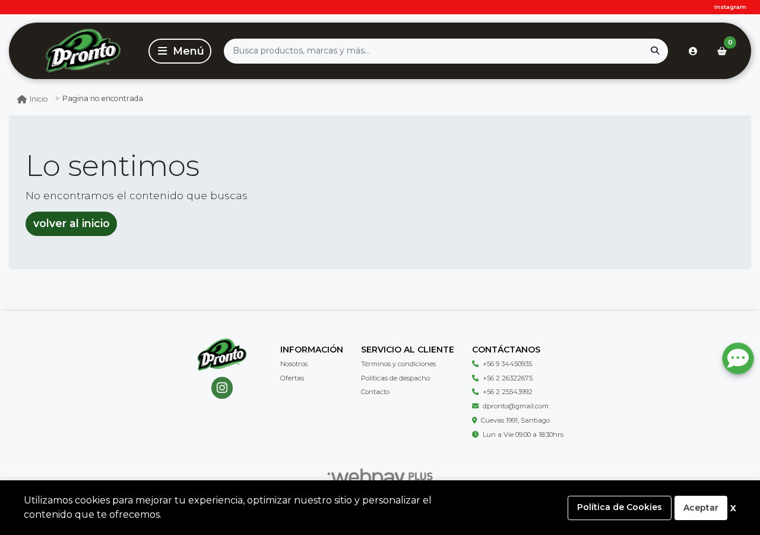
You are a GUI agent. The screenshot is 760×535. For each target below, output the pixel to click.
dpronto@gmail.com (516, 406)
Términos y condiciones (398, 364)
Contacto (375, 392)
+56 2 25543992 (508, 392)
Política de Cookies (619, 507)
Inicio (39, 99)
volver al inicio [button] (71, 223)
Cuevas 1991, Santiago (515, 420)
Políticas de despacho (395, 378)
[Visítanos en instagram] (222, 388)
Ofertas (292, 378)
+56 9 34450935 (507, 364)
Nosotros (294, 364)
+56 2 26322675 (508, 378)
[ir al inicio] (222, 355)
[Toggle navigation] (179, 51)
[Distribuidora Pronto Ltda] (83, 50)
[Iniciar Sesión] (692, 51)
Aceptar (700, 507)
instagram (730, 7)
